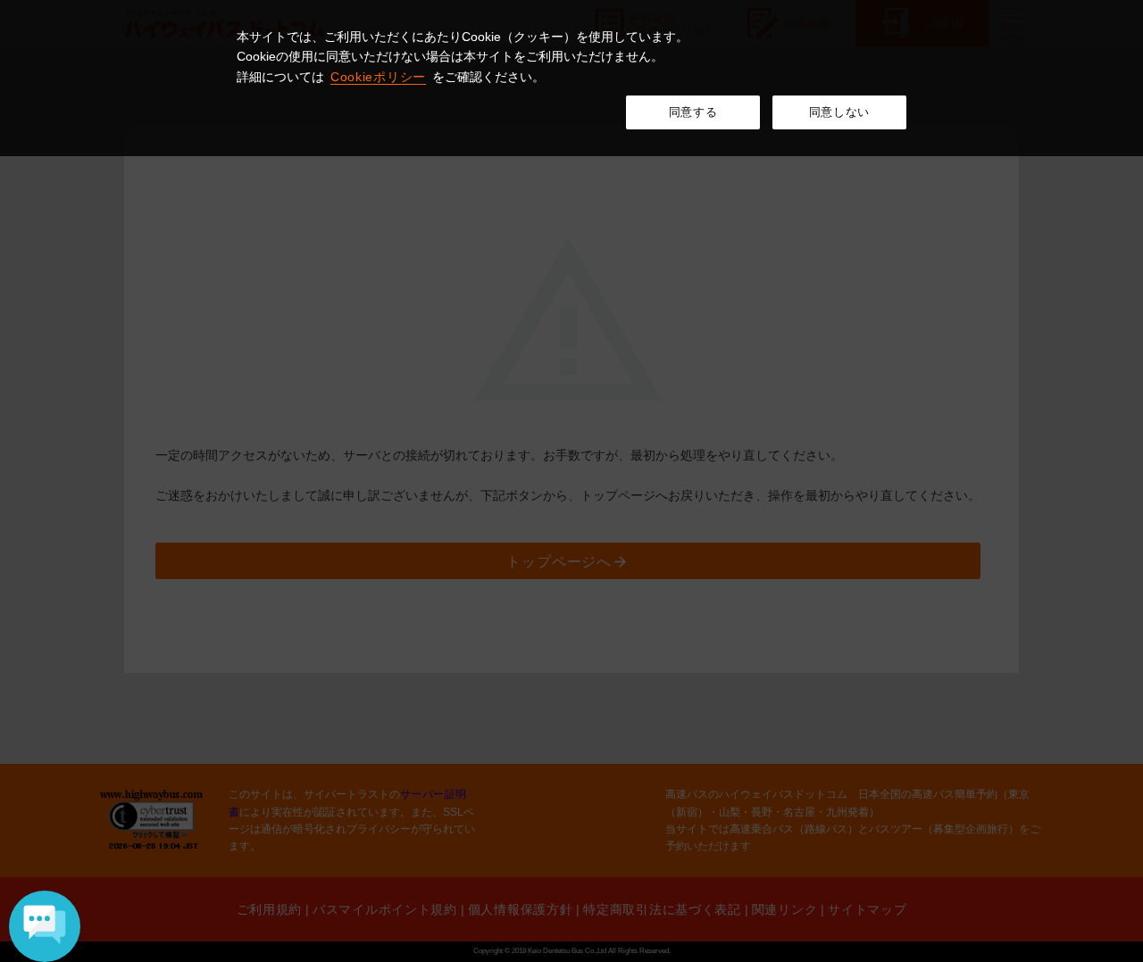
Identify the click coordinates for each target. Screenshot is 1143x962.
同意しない (839, 112)
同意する (693, 112)
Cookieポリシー (378, 77)
